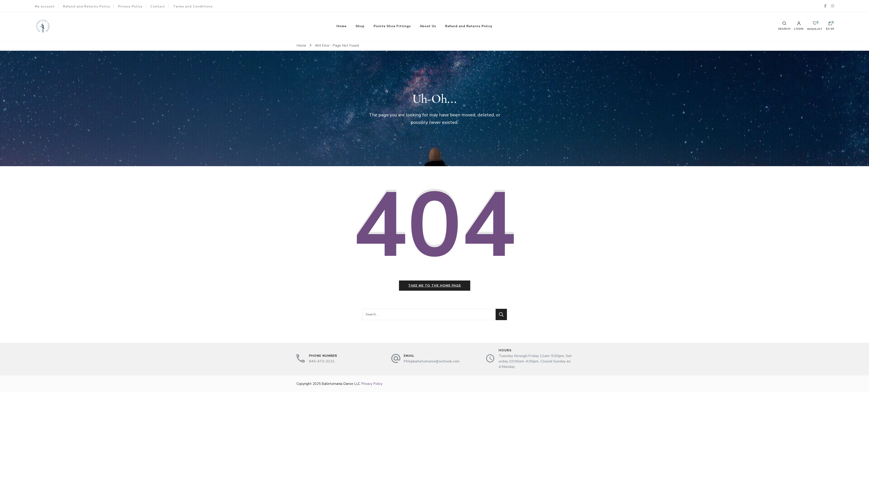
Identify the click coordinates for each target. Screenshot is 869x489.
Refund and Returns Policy (86, 6)
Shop (360, 26)
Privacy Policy (130, 6)
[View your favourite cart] (814, 24)
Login (799, 28)
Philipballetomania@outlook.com (432, 361)
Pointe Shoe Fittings (392, 26)
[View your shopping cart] (830, 24)
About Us (428, 26)
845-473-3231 (322, 361)
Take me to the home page (434, 285)
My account (45, 6)
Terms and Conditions (192, 6)
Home (341, 26)
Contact (157, 6)
